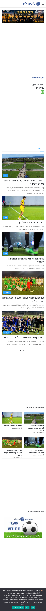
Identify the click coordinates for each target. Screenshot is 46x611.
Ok (33, 608)
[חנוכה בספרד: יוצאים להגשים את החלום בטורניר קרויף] (34, 418)
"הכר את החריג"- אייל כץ (31, 222)
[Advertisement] (23, 51)
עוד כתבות (23, 350)
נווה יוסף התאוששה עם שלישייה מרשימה (23, 337)
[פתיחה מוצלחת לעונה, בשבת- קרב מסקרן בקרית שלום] (12, 442)
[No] (43, 599)
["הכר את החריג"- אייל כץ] (12, 418)
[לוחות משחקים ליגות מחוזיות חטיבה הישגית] (34, 442)
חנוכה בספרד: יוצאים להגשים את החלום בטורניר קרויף (34, 428)
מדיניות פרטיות (18, 608)
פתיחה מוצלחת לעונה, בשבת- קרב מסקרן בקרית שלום (13, 452)
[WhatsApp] (42, 92)
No (27, 608)
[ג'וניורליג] (31, 4)
